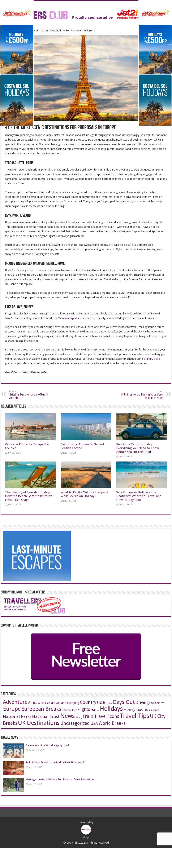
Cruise (109, 703)
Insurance (154, 710)
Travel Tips (134, 715)
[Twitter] (88, 837)
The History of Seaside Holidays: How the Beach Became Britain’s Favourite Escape (28, 496)
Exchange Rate (69, 710)
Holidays (111, 708)
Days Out (124, 702)
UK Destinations (39, 722)
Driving (142, 702)
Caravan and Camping (64, 703)
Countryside (92, 702)
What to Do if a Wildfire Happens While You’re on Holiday (84, 494)
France (95, 709)
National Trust (46, 716)
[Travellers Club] (86, 11)
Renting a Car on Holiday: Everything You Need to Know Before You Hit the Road (137, 448)
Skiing (79, 717)
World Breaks (112, 723)
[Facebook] (84, 837)
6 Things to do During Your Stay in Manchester (142, 394)
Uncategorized (75, 723)
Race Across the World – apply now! (47, 745)
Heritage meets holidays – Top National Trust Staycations (60, 779)
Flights (83, 709)
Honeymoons (136, 709)
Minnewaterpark (68, 318)
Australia (43, 703)
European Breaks (41, 709)
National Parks (17, 716)
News (67, 715)
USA (94, 723)
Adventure (15, 702)
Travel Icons (106, 716)
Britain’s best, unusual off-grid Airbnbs (28, 394)
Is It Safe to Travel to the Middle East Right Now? (55, 762)
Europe (12, 709)
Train (87, 716)
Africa (33, 703)
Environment (156, 703)
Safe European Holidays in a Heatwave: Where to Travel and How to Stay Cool (138, 496)
